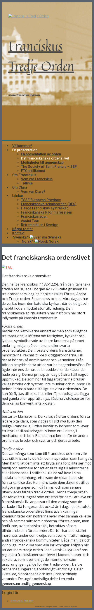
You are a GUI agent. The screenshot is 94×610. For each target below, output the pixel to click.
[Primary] (36, 122)
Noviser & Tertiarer (21, 601)
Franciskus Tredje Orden (41, 56)
